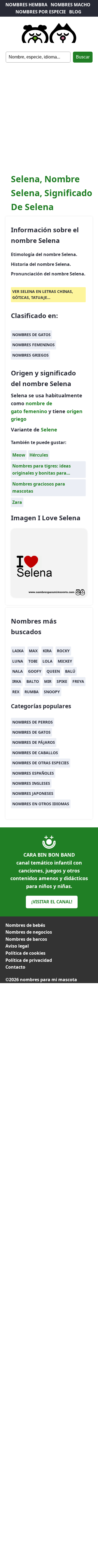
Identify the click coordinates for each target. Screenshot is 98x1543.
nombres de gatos (31, 334)
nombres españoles (33, 773)
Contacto (15, 967)
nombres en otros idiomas (40, 803)
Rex (15, 691)
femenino (35, 411)
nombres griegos (30, 355)
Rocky (63, 650)
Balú (70, 671)
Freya (78, 681)
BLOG (75, 12)
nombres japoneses (32, 793)
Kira (47, 650)
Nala (17, 671)
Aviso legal (17, 946)
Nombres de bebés (25, 925)
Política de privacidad (28, 960)
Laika (18, 650)
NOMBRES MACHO (70, 5)
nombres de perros (32, 722)
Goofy (34, 671)
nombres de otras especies (40, 762)
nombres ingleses (31, 783)
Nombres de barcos (26, 939)
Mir (47, 681)
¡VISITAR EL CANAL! (51, 902)
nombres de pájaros (33, 742)
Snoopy (52, 691)
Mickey (65, 661)
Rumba (31, 691)
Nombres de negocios (28, 932)
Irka (16, 681)
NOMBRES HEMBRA (26, 5)
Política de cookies (25, 953)
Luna (17, 661)
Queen (53, 671)
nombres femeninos (33, 344)
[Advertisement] (49, 114)
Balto (32, 681)
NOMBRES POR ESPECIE (41, 12)
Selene (49, 429)
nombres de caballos (35, 752)
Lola (47, 661)
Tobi (32, 661)
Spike (62, 681)
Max (33, 650)
